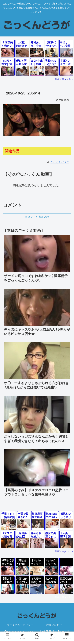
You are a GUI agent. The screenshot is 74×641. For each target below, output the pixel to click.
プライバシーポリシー (20, 625)
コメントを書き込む (37, 216)
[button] (66, 559)
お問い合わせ (54, 625)
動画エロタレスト (64, 78)
